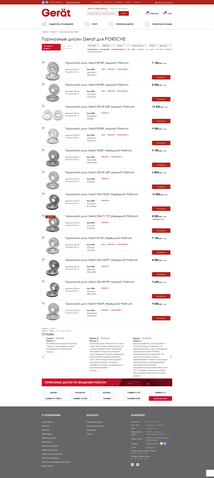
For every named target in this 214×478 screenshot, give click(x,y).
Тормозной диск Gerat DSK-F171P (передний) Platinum (101, 216)
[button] (43, 356)
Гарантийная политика (52, 454)
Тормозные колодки (95, 426)
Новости (45, 430)
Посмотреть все (160, 398)
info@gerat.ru (151, 447)
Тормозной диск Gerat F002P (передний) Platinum (98, 303)
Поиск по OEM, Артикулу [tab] (97, 8)
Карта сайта (47, 466)
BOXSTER (53, 393)
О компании (47, 422)
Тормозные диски (94, 422)
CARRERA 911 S (160, 393)
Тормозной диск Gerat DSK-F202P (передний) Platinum (101, 194)
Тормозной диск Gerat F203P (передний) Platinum (98, 150)
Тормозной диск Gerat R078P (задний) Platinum (97, 62)
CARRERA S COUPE (80, 398)
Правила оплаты (49, 438)
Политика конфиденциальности (56, 462)
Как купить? (47, 442)
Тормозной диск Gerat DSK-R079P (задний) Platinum (99, 281)
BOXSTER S (107, 393)
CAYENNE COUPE (133, 398)
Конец (69, 331)
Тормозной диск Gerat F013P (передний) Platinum (98, 238)
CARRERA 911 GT (134, 393)
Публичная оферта (50, 458)
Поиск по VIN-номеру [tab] (118, 8)
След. (62, 331)
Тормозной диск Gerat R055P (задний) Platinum (97, 128)
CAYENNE (107, 398)
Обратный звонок (73, 2)
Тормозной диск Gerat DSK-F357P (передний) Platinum (101, 259)
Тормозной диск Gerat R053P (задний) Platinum (97, 84)
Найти (123, 13)
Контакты (46, 426)
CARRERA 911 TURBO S (53, 398)
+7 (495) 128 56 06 (56, 2)
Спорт (89, 434)
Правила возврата (50, 446)
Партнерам (47, 434)
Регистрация (167, 2)
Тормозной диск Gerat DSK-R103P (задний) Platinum (99, 106)
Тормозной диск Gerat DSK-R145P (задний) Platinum (99, 172)
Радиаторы (91, 430)
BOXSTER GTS (80, 393)
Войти (159, 2)
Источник (49, 351)
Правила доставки (50, 450)
